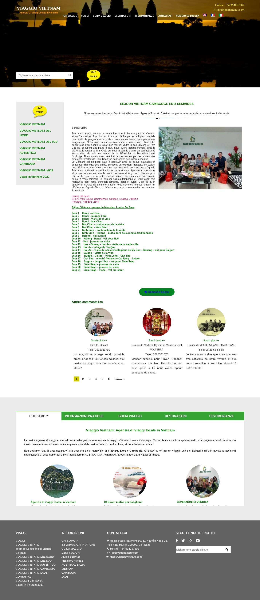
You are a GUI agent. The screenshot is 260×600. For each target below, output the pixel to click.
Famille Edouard (99, 345)
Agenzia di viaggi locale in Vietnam (53, 501)
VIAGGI (20, 540)
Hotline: (115, 548)
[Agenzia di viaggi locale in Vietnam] (57, 481)
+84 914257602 (234, 5)
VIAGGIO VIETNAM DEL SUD (38, 141)
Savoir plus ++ (99, 340)
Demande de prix (158, 292)
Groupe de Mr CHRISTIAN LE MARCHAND (211, 345)
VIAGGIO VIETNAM (32, 124)
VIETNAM (67, 568)
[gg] (192, 541)
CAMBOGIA (68, 572)
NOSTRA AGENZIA (73, 564)
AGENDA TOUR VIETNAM (100, 454)
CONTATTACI (24, 576)
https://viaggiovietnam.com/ (126, 556)
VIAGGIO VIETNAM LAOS (36, 170)
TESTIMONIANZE (72, 560)
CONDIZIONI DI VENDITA (192, 501)
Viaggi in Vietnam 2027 (35, 176)
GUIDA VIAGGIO (71, 548)
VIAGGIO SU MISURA (29, 580)
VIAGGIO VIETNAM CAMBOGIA (35, 568)
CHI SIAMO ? (69, 540)
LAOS (65, 576)
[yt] (199, 541)
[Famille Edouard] (99, 321)
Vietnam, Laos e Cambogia (135, 440)
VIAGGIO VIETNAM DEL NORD (35, 556)
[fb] (178, 541)
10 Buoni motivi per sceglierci (123, 501)
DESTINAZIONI (70, 552)
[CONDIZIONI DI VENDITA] (203, 481)
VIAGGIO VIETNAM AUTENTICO (36, 564)
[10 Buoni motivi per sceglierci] (130, 481)
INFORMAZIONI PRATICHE (78, 544)
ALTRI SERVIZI (70, 556)
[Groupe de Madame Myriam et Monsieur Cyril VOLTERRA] (157, 321)
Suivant (119, 378)
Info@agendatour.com (230, 9)
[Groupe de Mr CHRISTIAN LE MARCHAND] (211, 321)
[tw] (184, 541)
